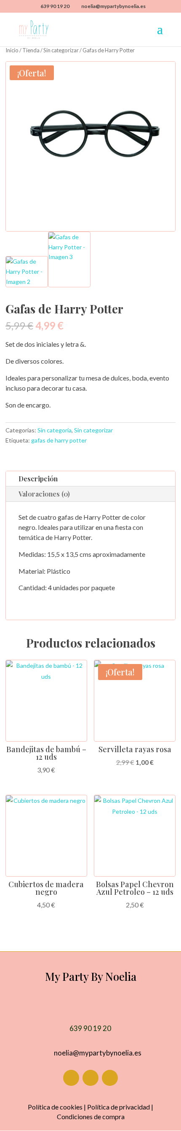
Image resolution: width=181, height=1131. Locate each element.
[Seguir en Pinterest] (110, 1078)
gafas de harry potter (59, 440)
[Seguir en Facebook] (71, 1078)
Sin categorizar (61, 50)
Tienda (31, 50)
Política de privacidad (118, 1107)
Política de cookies (55, 1107)
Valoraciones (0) (44, 493)
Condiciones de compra (91, 1116)
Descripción (38, 478)
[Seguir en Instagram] (90, 1078)
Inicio (12, 50)
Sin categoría (54, 430)
